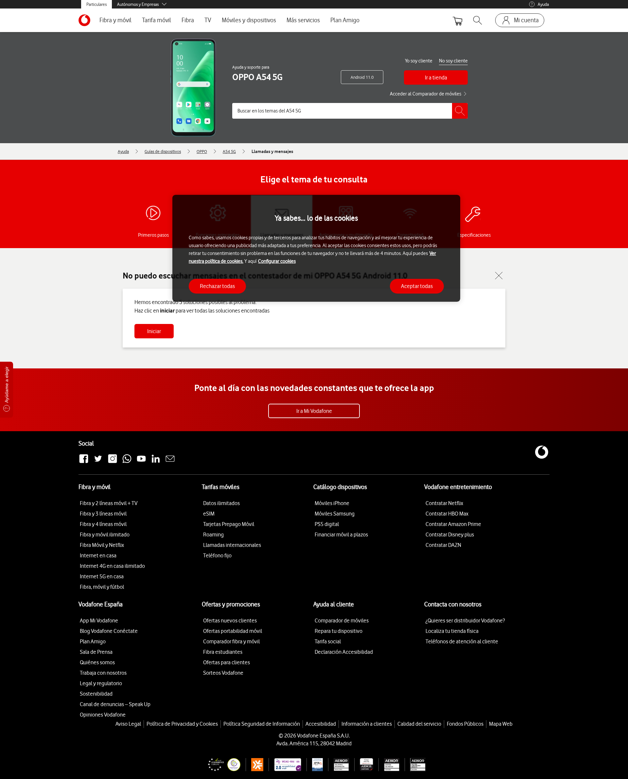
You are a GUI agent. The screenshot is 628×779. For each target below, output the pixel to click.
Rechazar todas (217, 285)
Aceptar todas (417, 285)
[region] (316, 248)
